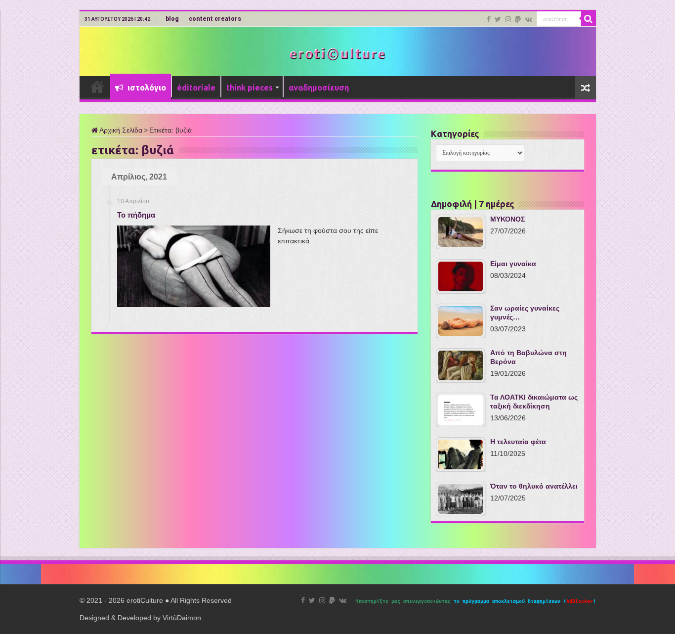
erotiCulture (146, 600)
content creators (215, 18)
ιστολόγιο (146, 87)
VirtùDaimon (182, 618)
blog (172, 18)
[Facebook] (489, 19)
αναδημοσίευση (319, 87)
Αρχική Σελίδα (120, 130)
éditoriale (196, 87)
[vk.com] (528, 19)
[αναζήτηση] (588, 18)
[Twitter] (498, 19)
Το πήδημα (136, 215)
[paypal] (518, 19)
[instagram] (508, 19)
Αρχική (97, 86)
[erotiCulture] (337, 53)
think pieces (249, 87)
